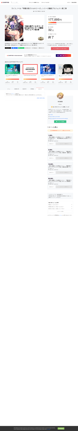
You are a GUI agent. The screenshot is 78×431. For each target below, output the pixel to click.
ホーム (8, 88)
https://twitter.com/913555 (55, 116)
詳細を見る (51, 143)
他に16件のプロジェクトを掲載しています (61, 106)
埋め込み (35, 47)
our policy (48, 429)
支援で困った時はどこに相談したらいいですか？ (56, 208)
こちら (60, 215)
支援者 (24, 88)
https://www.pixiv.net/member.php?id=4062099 (59, 118)
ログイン (68, 2)
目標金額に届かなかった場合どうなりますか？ (56, 206)
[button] (63, 55)
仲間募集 (32, 88)
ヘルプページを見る (60, 211)
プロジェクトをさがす (45, 2)
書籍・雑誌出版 (42, 11)
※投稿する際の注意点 (41, 98)
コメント (40, 89)
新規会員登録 (74, 2)
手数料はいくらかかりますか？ (53, 204)
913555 (35, 11)
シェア (15, 47)
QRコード (42, 47)
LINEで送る (22, 47)
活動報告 (16, 88)
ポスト (8, 47)
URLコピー (28, 47)
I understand (61, 428)
